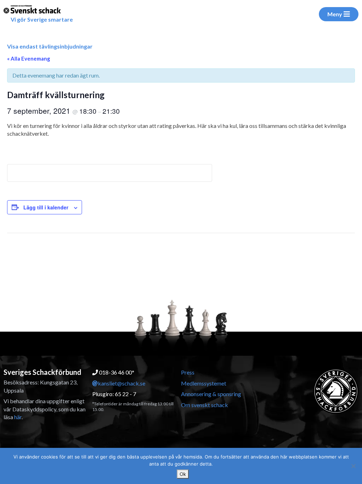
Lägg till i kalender (45, 207)
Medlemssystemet (203, 383)
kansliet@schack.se (121, 383)
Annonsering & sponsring (211, 393)
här (18, 416)
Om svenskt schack (204, 404)
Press (187, 372)
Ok (183, 474)
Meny (334, 14)
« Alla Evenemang (28, 58)
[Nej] (353, 465)
